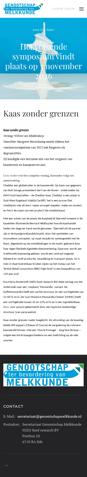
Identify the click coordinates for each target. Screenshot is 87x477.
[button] (81, 9)
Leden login (63, 8)
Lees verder (10, 175)
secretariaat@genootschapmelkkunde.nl (49, 416)
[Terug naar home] (23, 9)
